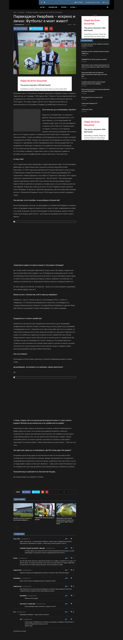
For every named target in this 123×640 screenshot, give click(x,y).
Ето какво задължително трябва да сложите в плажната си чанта (95, 45)
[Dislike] (71, 538)
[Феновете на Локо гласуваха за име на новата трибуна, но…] (23, 510)
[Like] (66, 538)
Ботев (42, 7)
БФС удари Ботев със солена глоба (91, 97)
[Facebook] (41, 2)
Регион (63, 7)
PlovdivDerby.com (19, 24)
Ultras (72, 7)
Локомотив (52, 7)
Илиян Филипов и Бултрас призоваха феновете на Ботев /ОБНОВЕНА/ (95, 90)
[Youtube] (44, 2)
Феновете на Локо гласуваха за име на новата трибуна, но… (95, 52)
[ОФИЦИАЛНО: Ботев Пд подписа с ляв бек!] (45, 509)
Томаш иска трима (86, 109)
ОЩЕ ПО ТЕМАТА (19, 499)
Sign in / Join (105, 2)
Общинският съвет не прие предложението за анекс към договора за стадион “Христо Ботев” (95, 66)
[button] (107, 7)
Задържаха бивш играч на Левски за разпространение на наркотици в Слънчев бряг (94, 74)
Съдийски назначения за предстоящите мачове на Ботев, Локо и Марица (93, 83)
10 (75, 24)
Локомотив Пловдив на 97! (89, 103)
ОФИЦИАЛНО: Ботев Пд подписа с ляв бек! (94, 59)
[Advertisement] (26, 120)
